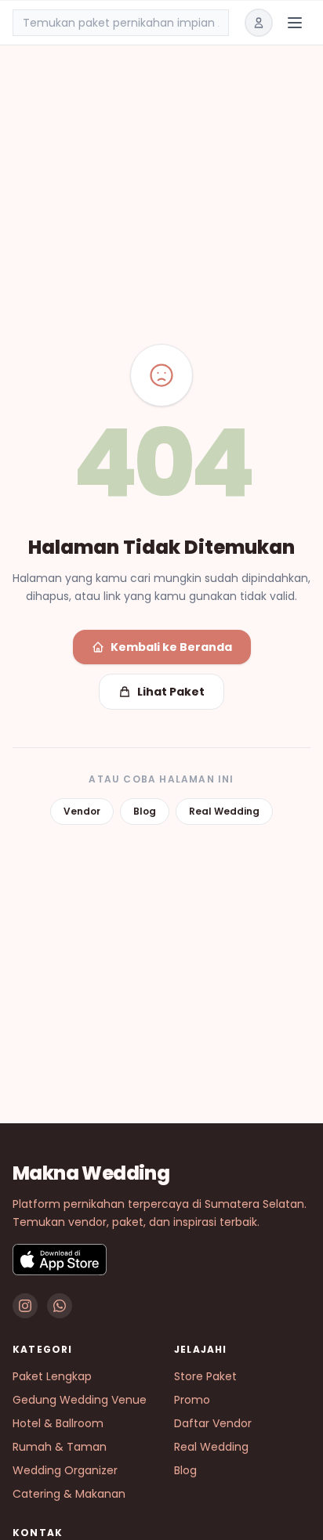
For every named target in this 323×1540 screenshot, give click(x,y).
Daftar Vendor (213, 1423)
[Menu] (294, 22)
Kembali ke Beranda (171, 647)
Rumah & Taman (60, 1447)
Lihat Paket (171, 692)
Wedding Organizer (65, 1470)
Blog (144, 811)
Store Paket (205, 1376)
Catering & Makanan (69, 1494)
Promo (192, 1400)
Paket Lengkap (52, 1376)
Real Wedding (224, 811)
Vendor (82, 811)
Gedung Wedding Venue (80, 1400)
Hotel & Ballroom (58, 1423)
